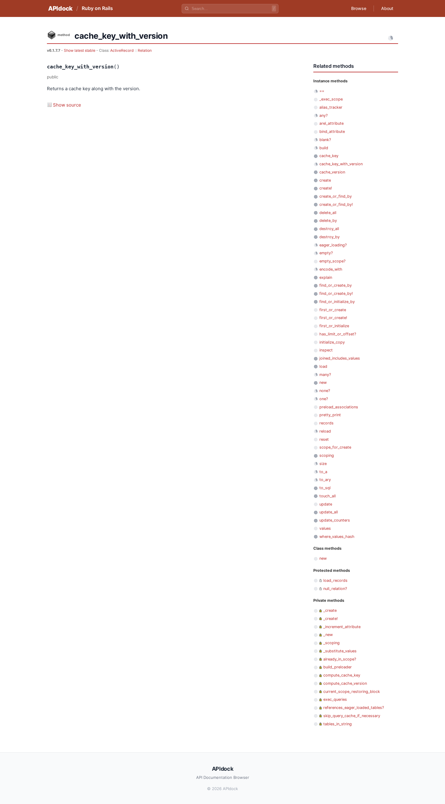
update (325, 504)
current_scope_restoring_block (351, 691)
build (323, 148)
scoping (326, 455)
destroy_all (329, 228)
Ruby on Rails (97, 8)
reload (325, 431)
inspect (326, 350)
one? (323, 399)
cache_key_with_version (341, 164)
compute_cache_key (341, 675)
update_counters (334, 520)
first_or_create (332, 310)
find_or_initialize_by (337, 301)
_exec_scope (331, 99)
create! (325, 188)
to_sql (325, 488)
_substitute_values (340, 651)
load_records (335, 580)
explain (325, 277)
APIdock (60, 8)
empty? (326, 253)
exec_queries (335, 699)
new (323, 382)
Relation (145, 50)
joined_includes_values (339, 358)
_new (328, 634)
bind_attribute (332, 131)
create (325, 180)
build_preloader (337, 667)
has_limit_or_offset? (337, 334)
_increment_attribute (342, 626)
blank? (325, 139)
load (323, 366)
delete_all (327, 212)
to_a (323, 472)
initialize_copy (332, 342)
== (321, 91)
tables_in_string (337, 724)
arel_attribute (331, 123)
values (325, 528)
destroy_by (329, 237)
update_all (328, 512)
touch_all (327, 496)
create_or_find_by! (336, 204)
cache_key (328, 155)
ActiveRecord (122, 50)
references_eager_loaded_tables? (353, 707)
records (326, 423)
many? (325, 374)
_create (330, 610)
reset (324, 439)
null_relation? (335, 588)
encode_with (330, 269)
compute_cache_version (345, 683)
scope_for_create (335, 447)
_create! (330, 618)
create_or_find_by (335, 196)
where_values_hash (336, 536)
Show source (67, 105)
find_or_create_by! (336, 293)
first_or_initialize (334, 326)
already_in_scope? (339, 659)
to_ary (325, 479)
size (323, 463)
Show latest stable (80, 50)
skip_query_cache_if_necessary (351, 715)
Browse (358, 8)
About (387, 8)
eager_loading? (333, 245)
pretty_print (330, 415)
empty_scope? (332, 261)
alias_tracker (330, 107)
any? (323, 115)
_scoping (331, 643)
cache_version (332, 172)
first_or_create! (333, 317)
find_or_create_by (335, 285)
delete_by (328, 220)
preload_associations (338, 407)
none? (324, 390)
